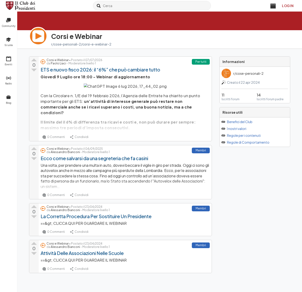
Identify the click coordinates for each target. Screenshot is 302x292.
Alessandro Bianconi (65, 152)
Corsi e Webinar (57, 60)
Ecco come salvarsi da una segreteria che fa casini (94, 158)
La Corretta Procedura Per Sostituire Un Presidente (96, 216)
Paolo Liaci (58, 63)
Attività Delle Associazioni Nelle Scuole (82, 253)
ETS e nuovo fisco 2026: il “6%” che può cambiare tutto (100, 69)
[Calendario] (273, 5)
